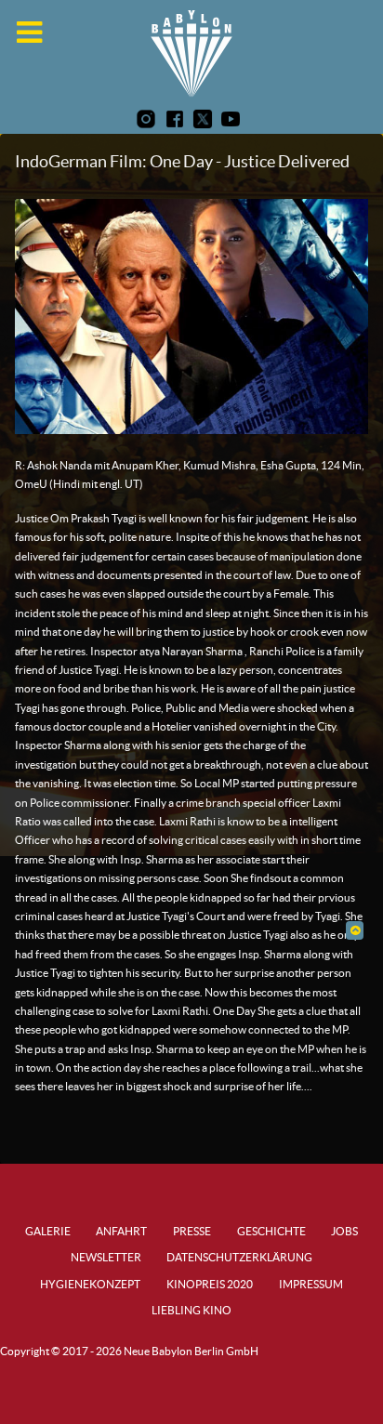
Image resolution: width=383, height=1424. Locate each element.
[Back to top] (355, 930)
